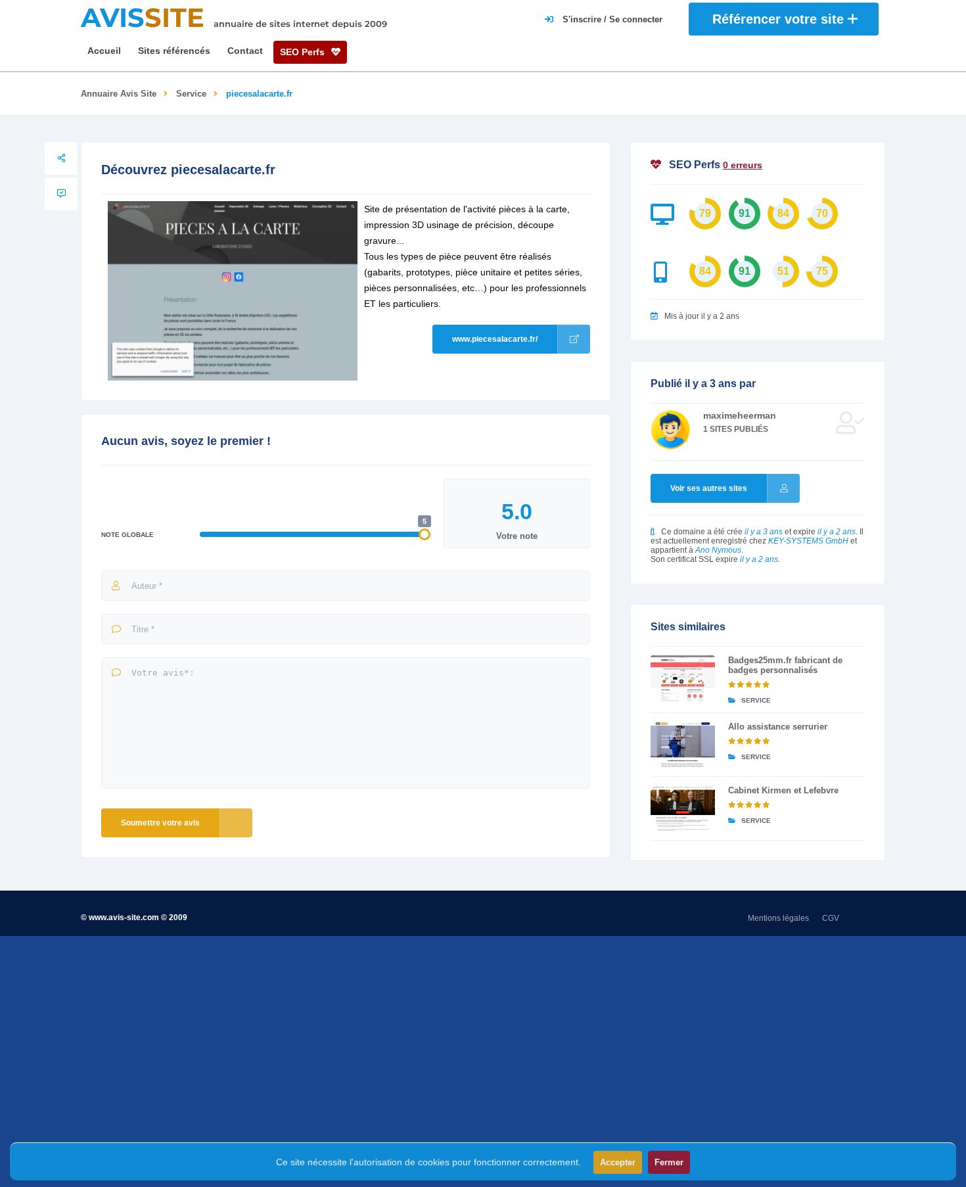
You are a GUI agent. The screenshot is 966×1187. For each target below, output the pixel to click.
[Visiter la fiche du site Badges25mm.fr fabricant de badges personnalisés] (683, 678)
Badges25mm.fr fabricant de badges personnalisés (785, 665)
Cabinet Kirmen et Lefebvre (783, 790)
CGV (830, 918)
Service (191, 94)
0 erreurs (742, 165)
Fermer (669, 1162)
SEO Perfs (303, 52)
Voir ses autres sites (708, 488)
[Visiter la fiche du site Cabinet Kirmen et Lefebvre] (683, 808)
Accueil (104, 50)
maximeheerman (739, 415)
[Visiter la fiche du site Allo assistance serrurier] (683, 745)
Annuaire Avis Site (118, 94)
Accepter (617, 1162)
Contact (245, 50)
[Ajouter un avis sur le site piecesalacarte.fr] (61, 193)
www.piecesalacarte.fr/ (495, 339)
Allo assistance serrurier (777, 727)
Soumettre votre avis (160, 822)
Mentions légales (778, 918)
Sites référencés (174, 50)
